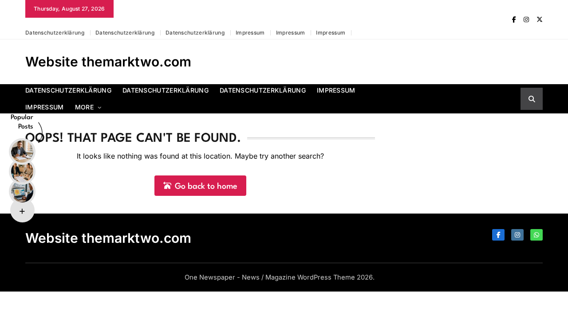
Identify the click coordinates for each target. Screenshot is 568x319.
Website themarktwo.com (108, 62)
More (84, 107)
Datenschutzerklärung (54, 32)
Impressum (250, 32)
